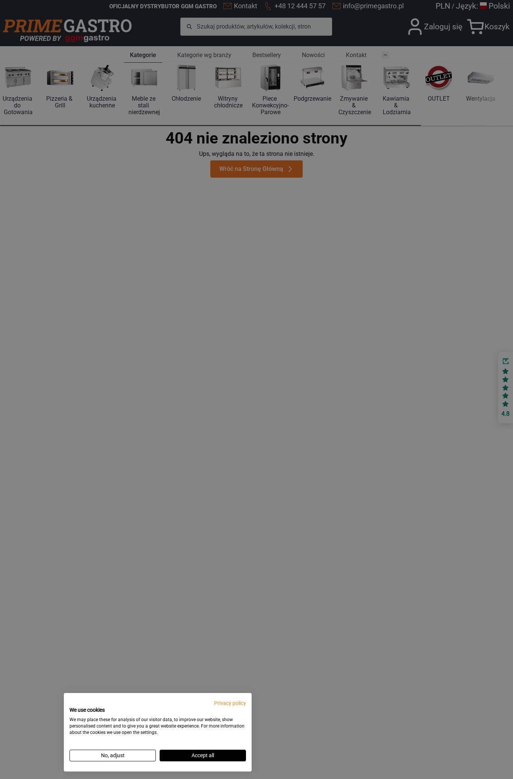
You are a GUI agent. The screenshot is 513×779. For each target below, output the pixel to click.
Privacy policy (230, 703)
